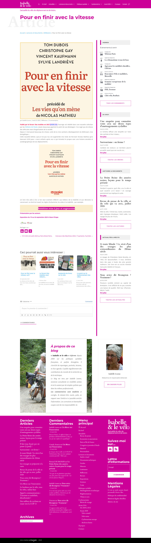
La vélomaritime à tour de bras (117, 60)
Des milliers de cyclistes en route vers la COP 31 (30, 502)
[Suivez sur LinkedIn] (110, 449)
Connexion (89, 301)
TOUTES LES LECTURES (115, 226)
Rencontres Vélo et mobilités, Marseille (116, 75)
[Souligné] (28, 315)
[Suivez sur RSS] (116, 449)
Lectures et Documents (34, 33)
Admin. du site (113, 502)
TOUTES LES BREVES (115, 160)
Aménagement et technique (89, 490)
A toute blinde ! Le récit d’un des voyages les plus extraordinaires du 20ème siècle (115, 248)
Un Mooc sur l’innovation (30, 484)
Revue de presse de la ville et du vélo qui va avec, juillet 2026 (115, 204)
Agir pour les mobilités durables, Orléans (117, 67)
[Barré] (30, 315)
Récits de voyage (86, 502)
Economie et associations (88, 439)
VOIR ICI (54, 125)
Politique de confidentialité (117, 495)
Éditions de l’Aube (31, 127)
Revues (82, 476)
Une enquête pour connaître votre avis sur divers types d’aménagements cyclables (115, 124)
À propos (117, 4)
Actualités (52, 4)
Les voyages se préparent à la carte (31, 465)
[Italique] (25, 315)
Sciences (83, 482)
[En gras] (22, 315)
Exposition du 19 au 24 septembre (32, 217)
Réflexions (47, 33)
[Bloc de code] (42, 315)
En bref (44, 4)
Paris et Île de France (87, 442)
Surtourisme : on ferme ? (112, 142)
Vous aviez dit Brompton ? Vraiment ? (115, 276)
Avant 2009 (84, 511)
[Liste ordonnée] (33, 315)
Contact (124, 4)
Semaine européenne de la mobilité (115, 83)
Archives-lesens (87, 522)
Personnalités (84, 451)
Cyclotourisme (95, 4)
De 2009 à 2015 (85, 508)
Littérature (84, 469)
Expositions (84, 479)
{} (48, 315)
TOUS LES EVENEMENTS (115, 103)
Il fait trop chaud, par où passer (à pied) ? (29, 445)
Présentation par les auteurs (30, 213)
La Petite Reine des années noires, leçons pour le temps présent (115, 180)
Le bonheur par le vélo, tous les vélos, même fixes (31, 488)
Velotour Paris (110, 54)
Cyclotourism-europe (89, 519)
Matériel (83, 448)
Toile (82, 485)
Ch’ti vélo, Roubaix (112, 96)
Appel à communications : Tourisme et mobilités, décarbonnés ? (30, 495)
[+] (51, 315)
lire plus (103, 137)
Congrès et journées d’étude (89, 445)
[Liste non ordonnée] (36, 315)
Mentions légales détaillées (117, 498)
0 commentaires (53, 120)
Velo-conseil (86, 513)
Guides (82, 463)
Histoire (83, 466)
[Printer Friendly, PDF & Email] (26, 223)
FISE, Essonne (110, 89)
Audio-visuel (84, 457)
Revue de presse (85, 436)
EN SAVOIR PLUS (114, 384)
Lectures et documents (66, 4)
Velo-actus (85, 516)
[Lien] (45, 315)
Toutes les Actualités (115, 300)
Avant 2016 (107, 4)
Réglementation (85, 494)
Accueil (22, 33)
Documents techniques (88, 460)
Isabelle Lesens (26, 120)
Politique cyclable (82, 4)
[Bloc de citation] (39, 315)
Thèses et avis (84, 497)
